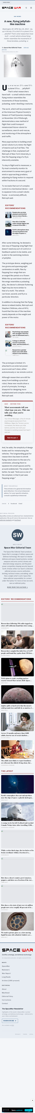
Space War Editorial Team (12, 47)
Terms (25, 1034)
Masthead (5, 993)
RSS (13, 1025)
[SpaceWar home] (11, 8)
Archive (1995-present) (10, 980)
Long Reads (6, 977)
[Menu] (31, 8)
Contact (5, 1003)
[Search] (26, 8)
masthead (17, 520)
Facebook (14, 503)
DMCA (31, 1034)
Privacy (18, 1034)
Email (20, 503)
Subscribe (6, 2)
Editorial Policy (7, 996)
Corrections (6, 1000)
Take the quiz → (12, 438)
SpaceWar (6, 966)
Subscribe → (10, 1021)
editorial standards (6, 520)
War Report (6, 973)
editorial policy (20, 583)
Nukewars (6, 970)
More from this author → (17, 587)
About (4, 989)
